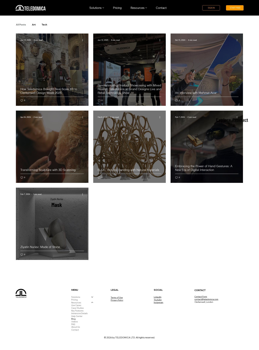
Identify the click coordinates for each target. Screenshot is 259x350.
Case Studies (77, 308)
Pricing (74, 300)
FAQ (73, 324)
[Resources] (92, 302)
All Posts (21, 24)
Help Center (76, 316)
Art (34, 24)
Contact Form (200, 296)
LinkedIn (157, 297)
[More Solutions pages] (103, 8)
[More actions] (83, 40)
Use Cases (76, 305)
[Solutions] (92, 297)
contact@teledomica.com (206, 299)
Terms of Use (117, 297)
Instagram (158, 302)
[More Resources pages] (146, 8)
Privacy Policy (117, 300)
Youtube (158, 300)
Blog (73, 319)
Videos (74, 321)
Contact (75, 330)
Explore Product (232, 119)
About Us (75, 327)
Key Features (77, 310)
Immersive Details (79, 313)
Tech (44, 24)
